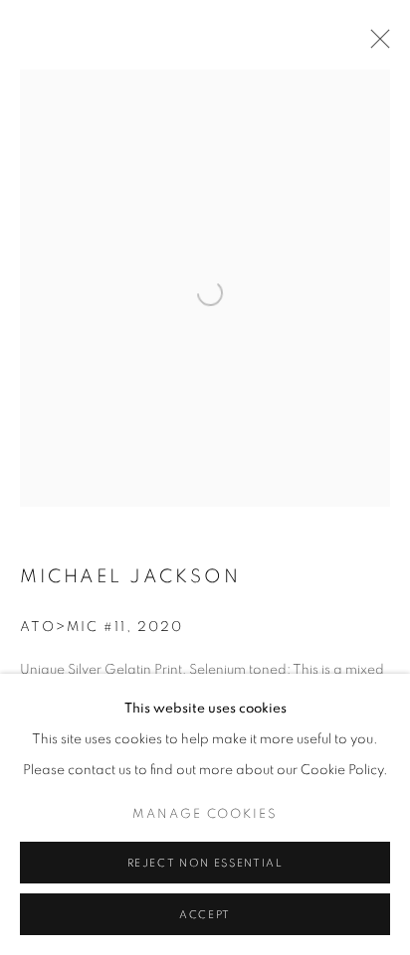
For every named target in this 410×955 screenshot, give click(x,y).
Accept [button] (205, 914)
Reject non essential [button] (205, 863)
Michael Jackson (130, 576)
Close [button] (375, 45)
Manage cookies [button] (204, 814)
